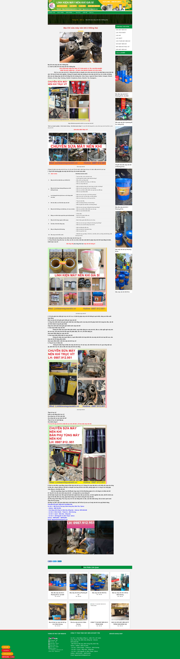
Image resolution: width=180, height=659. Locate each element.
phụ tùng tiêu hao (79, 243)
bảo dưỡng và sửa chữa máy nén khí (66, 238)
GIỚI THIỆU (60, 12)
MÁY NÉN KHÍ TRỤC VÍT (122, 46)
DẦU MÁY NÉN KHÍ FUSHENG (121, 50)
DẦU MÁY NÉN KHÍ (121, 29)
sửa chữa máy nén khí (91, 72)
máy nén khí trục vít (69, 316)
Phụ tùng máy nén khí (68, 498)
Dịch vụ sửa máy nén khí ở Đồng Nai (64, 72)
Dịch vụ (91, 12)
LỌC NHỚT (119, 38)
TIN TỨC (78, 12)
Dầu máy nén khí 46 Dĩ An (122, 292)
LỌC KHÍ (118, 35)
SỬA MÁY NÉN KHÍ (121, 44)
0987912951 (5, 657)
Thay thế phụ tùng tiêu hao (56, 240)
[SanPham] (123, 74)
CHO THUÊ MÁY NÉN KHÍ (123, 41)
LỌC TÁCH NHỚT (121, 32)
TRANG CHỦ (51, 12)
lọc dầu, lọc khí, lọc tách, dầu (73, 240)
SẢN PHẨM (69, 12)
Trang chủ (75, 20)
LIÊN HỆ (85, 12)
